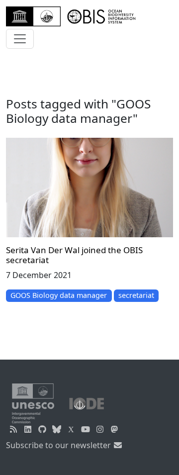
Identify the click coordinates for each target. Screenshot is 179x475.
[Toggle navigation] (20, 39)
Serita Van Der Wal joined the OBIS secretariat (74, 255)
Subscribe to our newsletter (59, 445)
